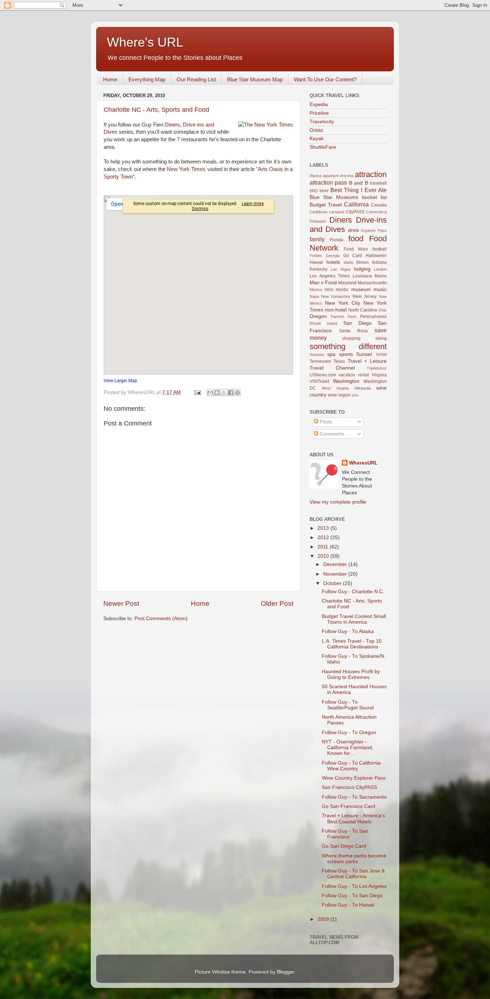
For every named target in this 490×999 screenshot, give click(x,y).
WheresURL (363, 463)
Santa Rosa (353, 330)
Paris (352, 316)
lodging (362, 269)
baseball (378, 183)
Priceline (319, 113)
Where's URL (145, 42)
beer (324, 190)
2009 (323, 919)
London (380, 269)
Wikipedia (362, 388)
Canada (379, 205)
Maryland (347, 282)
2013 (323, 528)
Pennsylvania (373, 316)
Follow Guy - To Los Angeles (354, 886)
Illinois (362, 262)
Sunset (364, 354)
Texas (339, 361)
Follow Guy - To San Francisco (345, 833)
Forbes (316, 255)
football (379, 249)
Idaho (348, 262)
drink (353, 230)
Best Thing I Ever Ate (358, 190)
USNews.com (323, 374)
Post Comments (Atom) (161, 618)
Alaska (315, 175)
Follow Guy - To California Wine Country (351, 765)
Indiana (379, 262)
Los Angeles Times (330, 276)
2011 (323, 547)
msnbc (342, 289)
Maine (380, 276)
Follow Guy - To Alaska (348, 631)
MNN (329, 289)
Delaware (318, 221)
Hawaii (316, 262)
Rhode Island (323, 323)
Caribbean (319, 212)
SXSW (381, 354)
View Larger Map (120, 380)
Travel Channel (332, 368)
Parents (337, 316)
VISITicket (319, 381)
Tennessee (320, 361)
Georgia (333, 255)
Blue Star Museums (334, 197)
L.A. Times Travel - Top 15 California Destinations (352, 644)
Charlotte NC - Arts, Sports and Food (156, 109)
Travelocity (322, 121)
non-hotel (336, 310)
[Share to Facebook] (230, 392)
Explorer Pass (374, 230)
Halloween (376, 255)
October (333, 583)
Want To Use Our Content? (325, 79)
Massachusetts (372, 282)
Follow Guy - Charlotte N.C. (353, 591)
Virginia (379, 374)
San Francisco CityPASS (349, 787)
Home (110, 79)
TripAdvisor (377, 368)
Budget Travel (326, 205)
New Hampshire (335, 296)
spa (331, 354)
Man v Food (323, 282)
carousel (336, 212)
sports (346, 354)
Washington (346, 381)
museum (361, 289)
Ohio (382, 310)
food (355, 238)
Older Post (277, 603)
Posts (325, 421)
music (380, 289)
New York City (342, 303)
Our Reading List (196, 79)
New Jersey (365, 296)
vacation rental (354, 374)
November (335, 574)
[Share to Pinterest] (237, 392)
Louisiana (362, 276)
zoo (355, 395)
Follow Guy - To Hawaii (348, 905)
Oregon (318, 316)
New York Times (186, 169)
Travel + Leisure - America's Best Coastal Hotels (353, 818)
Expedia (319, 104)
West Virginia (335, 388)
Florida (336, 239)
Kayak (317, 138)
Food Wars (356, 249)
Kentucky (319, 269)
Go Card (352, 255)
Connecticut (376, 212)
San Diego (357, 323)
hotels (333, 262)
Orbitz (316, 130)
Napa (314, 296)
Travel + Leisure (367, 361)
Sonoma (317, 354)
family (317, 239)
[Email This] (210, 392)
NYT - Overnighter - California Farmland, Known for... (347, 747)
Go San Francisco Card (348, 806)
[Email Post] (197, 392)
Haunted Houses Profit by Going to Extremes (351, 674)
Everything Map (146, 79)
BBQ (314, 191)
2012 (323, 537)
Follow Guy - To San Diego (352, 895)
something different (348, 346)
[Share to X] (223, 392)
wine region (339, 395)
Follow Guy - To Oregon (349, 732)
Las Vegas (341, 269)
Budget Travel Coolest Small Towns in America (354, 619)
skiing (381, 338)
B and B (358, 183)
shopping (351, 338)
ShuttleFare (323, 147)
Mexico (316, 289)
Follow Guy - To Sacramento (354, 797)
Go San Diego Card (344, 846)
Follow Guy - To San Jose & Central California (353, 873)
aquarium (331, 175)
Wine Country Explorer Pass (354, 778)
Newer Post (121, 603)
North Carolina (362, 310)
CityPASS (355, 211)
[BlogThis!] (217, 392)
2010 (323, 556)
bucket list (374, 197)
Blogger (285, 972)
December (335, 564)
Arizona (346, 175)
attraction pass (328, 182)
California (356, 204)
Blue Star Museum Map (255, 79)
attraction (371, 174)
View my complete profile (338, 502)
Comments (331, 434)
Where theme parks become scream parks (354, 858)
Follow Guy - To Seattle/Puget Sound (348, 704)
